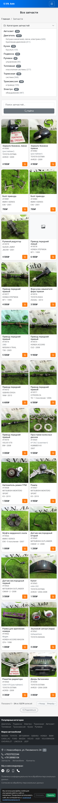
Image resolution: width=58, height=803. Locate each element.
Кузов (9, 46)
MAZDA (22, 739)
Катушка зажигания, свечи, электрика (26, 39)
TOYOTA (13, 736)
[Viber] (13, 771)
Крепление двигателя (18, 42)
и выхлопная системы (18, 69)
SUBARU (34, 736)
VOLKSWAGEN (48, 739)
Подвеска (11, 54)
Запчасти (5, 761)
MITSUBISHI (24, 736)
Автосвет (11, 31)
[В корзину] (24, 164)
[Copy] (44, 750)
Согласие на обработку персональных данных (22, 783)
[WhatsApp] (7, 771)
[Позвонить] (18, 771)
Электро (11, 89)
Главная (5, 19)
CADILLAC (5, 739)
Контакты (30, 761)
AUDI (37, 739)
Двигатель (12, 35)
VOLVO (30, 739)
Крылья (12, 50)
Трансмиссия (13, 81)
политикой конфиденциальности (16, 798)
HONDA (43, 736)
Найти (30, 111)
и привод (12, 85)
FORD (14, 739)
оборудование (15, 93)
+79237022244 (12, 754)
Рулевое (10, 58)
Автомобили (18, 761)
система (12, 77)
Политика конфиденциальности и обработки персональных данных (28, 777)
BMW (51, 736)
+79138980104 (12, 757)
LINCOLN (18, 741)
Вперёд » (51, 703)
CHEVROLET (6, 741)
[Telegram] (2, 771)
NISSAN (4, 736)
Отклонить (40, 795)
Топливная (12, 66)
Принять (50, 795)
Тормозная (12, 73)
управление (13, 62)
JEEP (26, 741)
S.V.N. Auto (9, 3)
